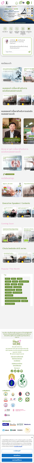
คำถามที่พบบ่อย (17, 365)
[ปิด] (32, 437)
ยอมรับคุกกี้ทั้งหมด (17, 460)
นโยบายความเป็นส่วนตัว (17, 356)
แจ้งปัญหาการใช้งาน (17, 363)
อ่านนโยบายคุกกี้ (18, 446)
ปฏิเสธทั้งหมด (17, 455)
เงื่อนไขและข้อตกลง (17, 358)
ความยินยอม (17, 361)
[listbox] (16, 2)
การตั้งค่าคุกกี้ (17, 451)
